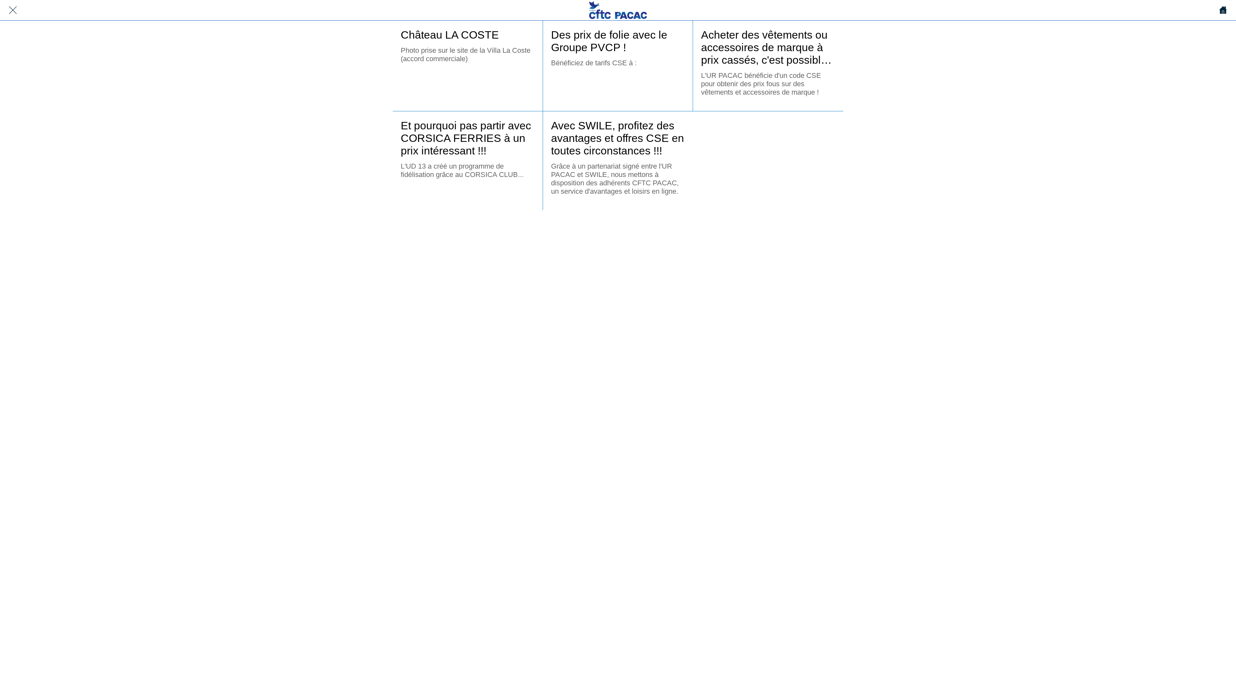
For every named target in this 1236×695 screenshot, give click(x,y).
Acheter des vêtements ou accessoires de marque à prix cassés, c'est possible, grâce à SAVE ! (765, 47)
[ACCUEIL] (1223, 10)
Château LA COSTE (450, 35)
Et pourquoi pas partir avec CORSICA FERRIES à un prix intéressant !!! (466, 138)
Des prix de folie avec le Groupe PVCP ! (609, 41)
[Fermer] (13, 10)
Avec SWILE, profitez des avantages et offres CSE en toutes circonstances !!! (617, 138)
